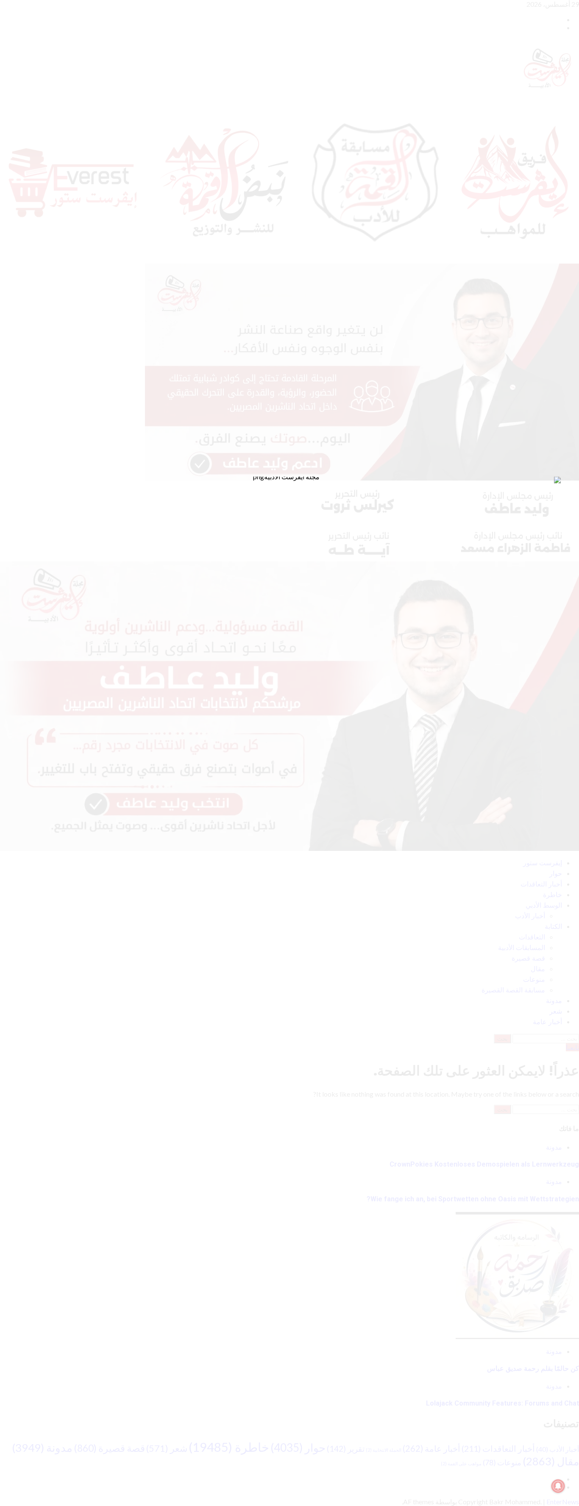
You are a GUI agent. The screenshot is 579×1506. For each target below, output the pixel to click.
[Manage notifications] (558, 1486)
